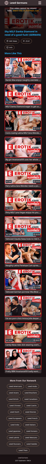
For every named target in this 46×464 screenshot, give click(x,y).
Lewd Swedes (32, 444)
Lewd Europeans (15, 418)
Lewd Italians (30, 425)
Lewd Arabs (32, 386)
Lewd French (32, 418)
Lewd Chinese (15, 405)
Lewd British (14, 399)
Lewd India (14, 425)
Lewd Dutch (14, 412)
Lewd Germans (18, 2)
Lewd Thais (23, 450)
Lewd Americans (15, 386)
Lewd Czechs (31, 405)
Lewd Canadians (30, 399)
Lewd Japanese (14, 431)
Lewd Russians (15, 444)
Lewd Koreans (31, 431)
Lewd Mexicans (31, 437)
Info (10, 47)
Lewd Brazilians (31, 393)
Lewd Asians (14, 393)
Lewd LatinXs (14, 437)
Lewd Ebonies (30, 412)
